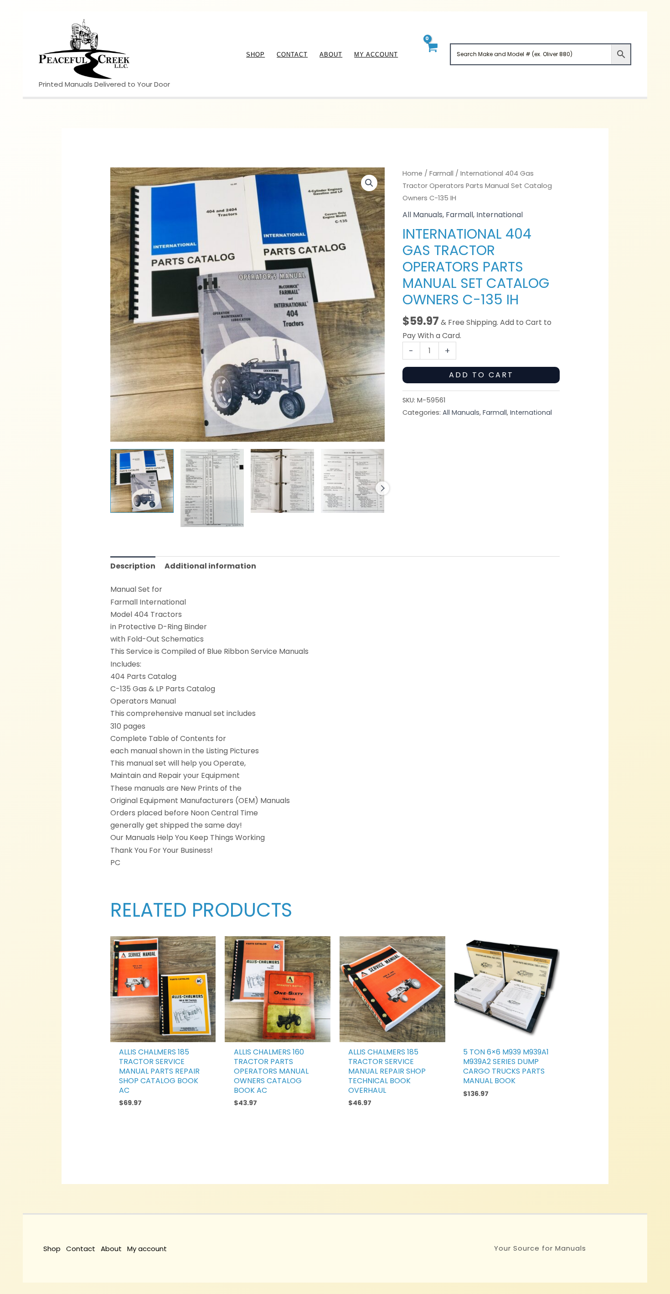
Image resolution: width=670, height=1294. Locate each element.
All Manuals (422, 214)
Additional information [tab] (210, 566)
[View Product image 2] (212, 488)
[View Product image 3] (282, 480)
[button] (369, 183)
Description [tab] (132, 566)
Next (382, 488)
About (111, 1248)
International (499, 214)
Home (412, 173)
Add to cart (481, 375)
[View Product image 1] (142, 480)
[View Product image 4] (352, 480)
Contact (80, 1248)
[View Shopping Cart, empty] (431, 54)
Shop (52, 1248)
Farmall (441, 173)
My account (147, 1248)
